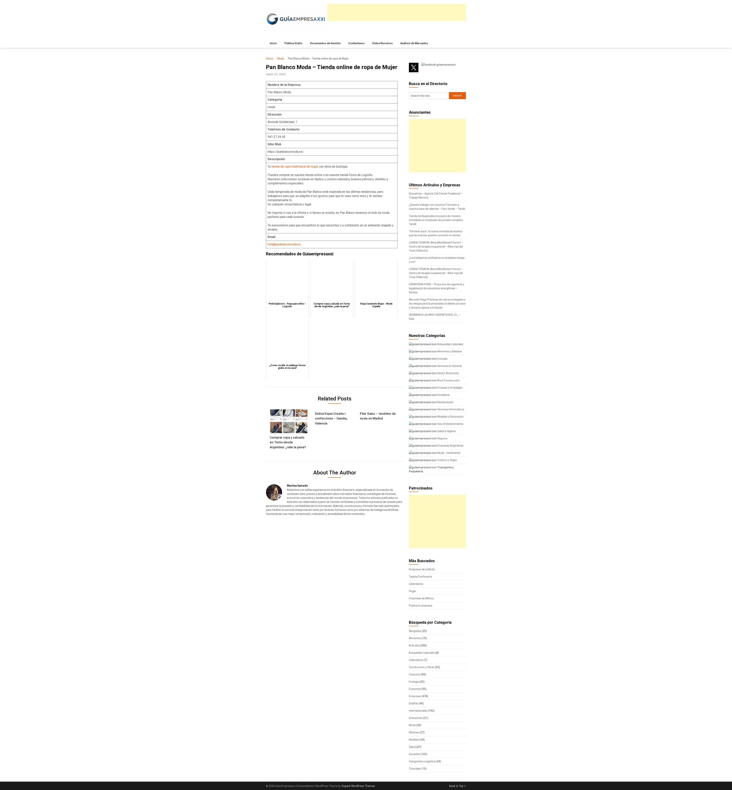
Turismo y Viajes (447, 460)
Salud (412, 746)
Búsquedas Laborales (450, 344)
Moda (280, 58)
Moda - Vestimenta (448, 452)
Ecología (442, 358)
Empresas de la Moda (422, 569)
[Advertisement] (396, 12)
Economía (415, 688)
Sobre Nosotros (382, 43)
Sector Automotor (448, 373)
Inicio (273, 43)
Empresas (415, 696)
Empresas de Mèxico (421, 598)
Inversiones (416, 717)
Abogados (415, 630)
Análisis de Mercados (414, 43)
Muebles (414, 739)
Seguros (442, 438)
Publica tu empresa (420, 605)
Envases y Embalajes (449, 387)
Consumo (415, 674)
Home (269, 58)
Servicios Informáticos (450, 409)
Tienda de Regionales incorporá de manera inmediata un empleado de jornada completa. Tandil (436, 220)
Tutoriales (415, 768)
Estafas (413, 703)
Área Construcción (448, 380)
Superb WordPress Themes (358, 786)
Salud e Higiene (446, 431)
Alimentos (415, 638)
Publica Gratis (293, 43)
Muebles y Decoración (450, 416)
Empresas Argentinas (450, 445)
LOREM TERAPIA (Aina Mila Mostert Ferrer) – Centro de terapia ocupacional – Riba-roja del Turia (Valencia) (436, 246)
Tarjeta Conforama (420, 576)
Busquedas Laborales (422, 652)
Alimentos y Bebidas (449, 351)
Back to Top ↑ (457, 786)
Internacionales (418, 710)
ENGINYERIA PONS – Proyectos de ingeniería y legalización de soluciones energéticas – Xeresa (436, 288)
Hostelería (443, 394)
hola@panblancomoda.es (284, 244)
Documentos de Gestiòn (325, 43)
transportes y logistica (422, 761)
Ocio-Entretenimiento (450, 423)
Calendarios (416, 583)
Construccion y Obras (421, 667)
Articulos (414, 645)
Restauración (445, 402)
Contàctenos (356, 43)
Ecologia (414, 681)
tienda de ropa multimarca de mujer (294, 166)
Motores (414, 732)
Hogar (412, 591)
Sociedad (414, 754)
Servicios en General (449, 365)
